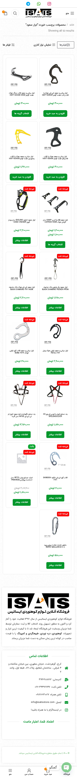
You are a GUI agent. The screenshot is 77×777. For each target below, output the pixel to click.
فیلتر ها (6, 44)
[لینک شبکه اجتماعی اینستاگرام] (49, 4)
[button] (55, 113)
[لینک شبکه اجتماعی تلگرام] (28, 4)
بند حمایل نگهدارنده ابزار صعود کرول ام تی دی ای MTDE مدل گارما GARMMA (21, 416)
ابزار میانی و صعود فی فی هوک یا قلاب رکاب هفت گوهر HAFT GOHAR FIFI (55, 95)
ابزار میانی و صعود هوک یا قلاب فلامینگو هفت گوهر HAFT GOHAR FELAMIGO (55, 158)
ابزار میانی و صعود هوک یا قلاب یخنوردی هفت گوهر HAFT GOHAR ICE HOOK (21, 158)
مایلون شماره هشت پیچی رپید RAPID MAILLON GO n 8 (55, 546)
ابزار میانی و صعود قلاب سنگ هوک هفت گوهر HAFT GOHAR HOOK (21, 94)
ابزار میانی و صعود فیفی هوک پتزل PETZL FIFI (55, 351)
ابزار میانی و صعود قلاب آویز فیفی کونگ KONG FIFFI (22, 351)
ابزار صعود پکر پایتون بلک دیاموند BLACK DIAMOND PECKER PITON (55, 288)
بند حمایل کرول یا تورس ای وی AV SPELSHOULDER (55, 415)
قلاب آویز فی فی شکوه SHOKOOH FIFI (55, 478)
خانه (71, 25)
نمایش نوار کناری (42, 44)
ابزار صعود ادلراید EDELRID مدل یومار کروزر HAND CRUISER (21, 221)
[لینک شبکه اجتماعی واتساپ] (39, 4)
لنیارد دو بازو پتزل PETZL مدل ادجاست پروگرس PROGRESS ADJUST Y (22, 479)
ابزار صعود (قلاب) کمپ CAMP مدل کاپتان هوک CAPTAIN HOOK (55, 221)
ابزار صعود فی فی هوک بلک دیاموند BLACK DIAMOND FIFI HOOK (22, 288)
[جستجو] (15, 13)
